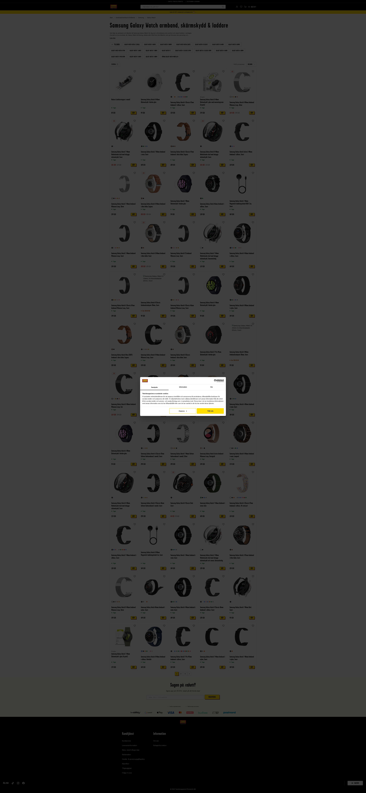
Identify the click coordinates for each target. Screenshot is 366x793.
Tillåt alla (210, 411)
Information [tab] (183, 387)
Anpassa (182, 411)
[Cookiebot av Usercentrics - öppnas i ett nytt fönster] (215, 380)
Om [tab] (211, 387)
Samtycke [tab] (154, 387)
